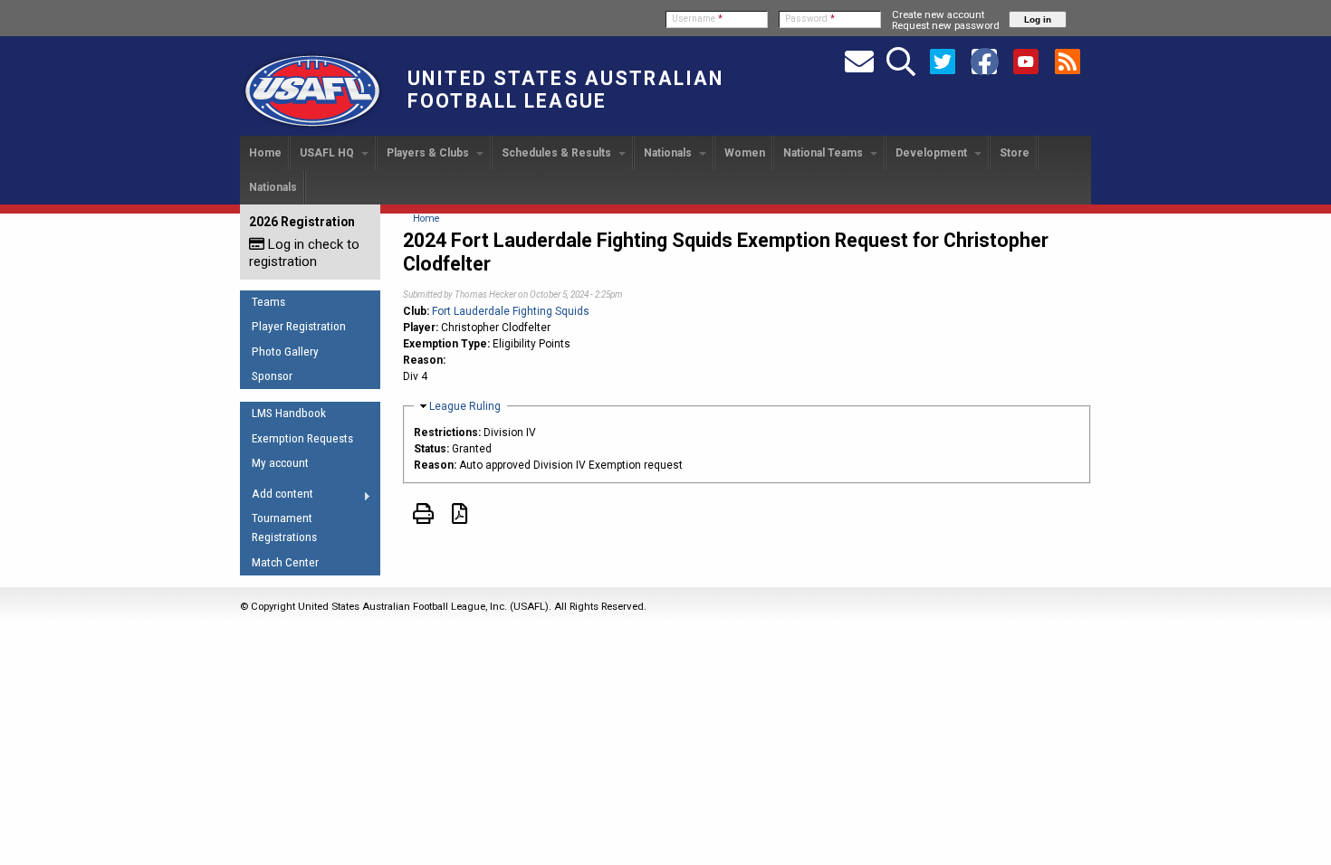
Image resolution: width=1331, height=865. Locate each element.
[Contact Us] (859, 60)
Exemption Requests (302, 438)
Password (810, 19)
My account (280, 463)
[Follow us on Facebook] (984, 60)
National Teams (824, 153)
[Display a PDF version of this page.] (459, 517)
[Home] (312, 127)
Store (1014, 153)
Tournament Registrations (284, 527)
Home (265, 153)
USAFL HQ (328, 153)
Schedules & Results (558, 153)
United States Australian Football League (565, 89)
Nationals (669, 153)
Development (932, 153)
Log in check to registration (304, 253)
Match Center (285, 562)
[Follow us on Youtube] (1026, 60)
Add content (276, 497)
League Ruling (465, 406)
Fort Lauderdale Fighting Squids (510, 311)
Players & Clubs (429, 153)
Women (744, 153)
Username (697, 19)
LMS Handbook (289, 413)
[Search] (901, 60)
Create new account (938, 14)
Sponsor (272, 376)
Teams (268, 302)
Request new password (946, 25)
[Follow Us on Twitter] (942, 60)
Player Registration (299, 326)
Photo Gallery (285, 351)
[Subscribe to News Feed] (1067, 60)
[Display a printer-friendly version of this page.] (423, 517)
